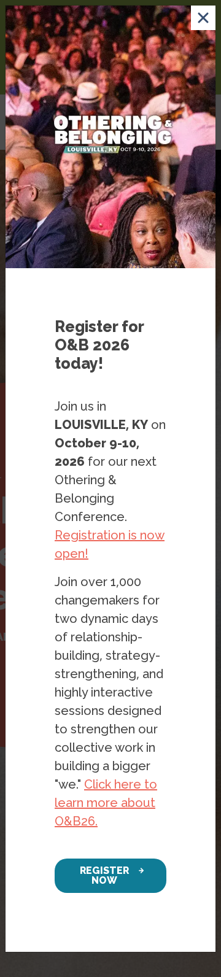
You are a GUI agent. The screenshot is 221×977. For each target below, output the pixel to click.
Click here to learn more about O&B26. (106, 802)
